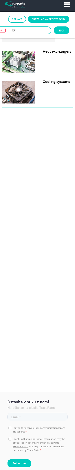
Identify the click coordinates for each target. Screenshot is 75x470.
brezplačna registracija (49, 19)
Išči (61, 30)
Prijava (17, 19)
